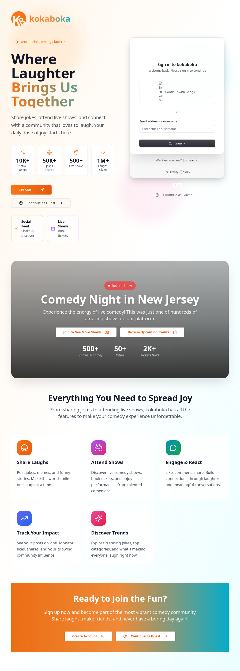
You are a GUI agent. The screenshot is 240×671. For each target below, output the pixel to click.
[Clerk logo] (185, 172)
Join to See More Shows (82, 332)
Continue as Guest (40, 203)
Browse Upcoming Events (148, 332)
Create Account (84, 636)
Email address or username (158, 121)
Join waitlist (191, 160)
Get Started (28, 189)
